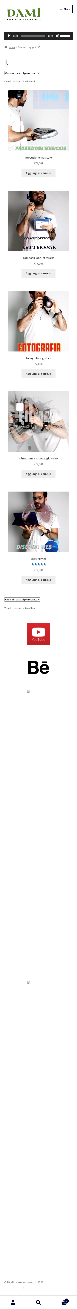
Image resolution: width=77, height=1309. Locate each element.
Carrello (59, 1299)
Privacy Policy (13, 1287)
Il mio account (13, 1302)
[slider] (33, 36)
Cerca (38, 1302)
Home (12, 47)
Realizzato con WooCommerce (44, 1287)
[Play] (9, 36)
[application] (38, 36)
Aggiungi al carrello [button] (38, 173)
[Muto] (57, 36)
